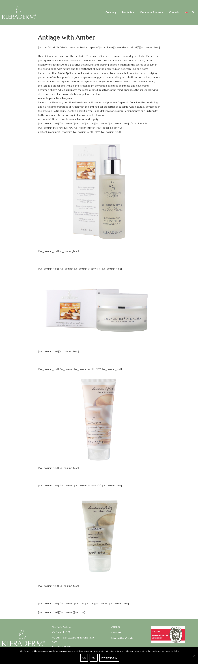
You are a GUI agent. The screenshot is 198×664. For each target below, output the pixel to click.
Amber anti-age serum (99, 259)
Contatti (116, 632)
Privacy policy (109, 657)
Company (110, 12)
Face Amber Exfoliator (99, 476)
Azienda (116, 626)
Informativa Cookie (122, 638)
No (93, 657)
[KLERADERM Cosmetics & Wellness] (19, 12)
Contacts (174, 12)
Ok (84, 657)
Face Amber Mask (99, 594)
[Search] (193, 12)
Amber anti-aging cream (99, 360)
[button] (133, 12)
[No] (194, 655)
